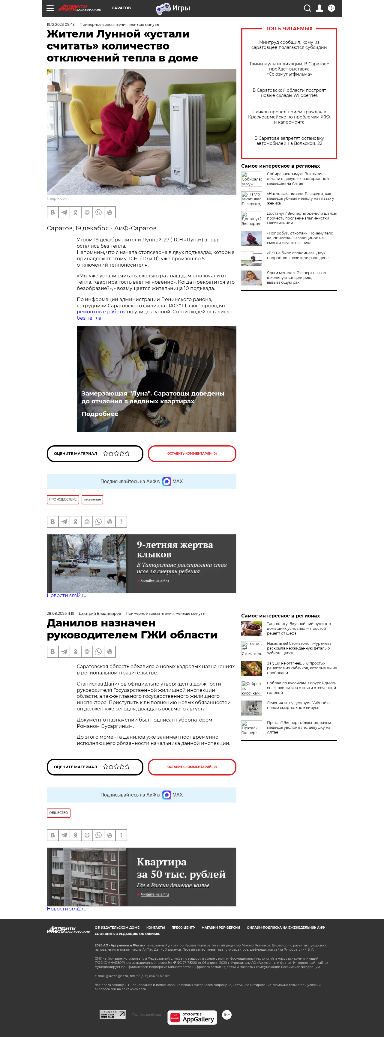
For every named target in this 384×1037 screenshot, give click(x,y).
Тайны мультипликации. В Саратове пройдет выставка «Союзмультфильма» (289, 69)
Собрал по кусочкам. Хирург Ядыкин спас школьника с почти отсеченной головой (302, 688)
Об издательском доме (117, 928)
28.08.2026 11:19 (60, 613)
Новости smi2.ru (67, 595)
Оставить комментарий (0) (192, 454)
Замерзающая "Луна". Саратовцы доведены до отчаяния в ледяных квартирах (153, 397)
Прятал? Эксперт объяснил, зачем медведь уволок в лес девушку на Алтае (299, 727)
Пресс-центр (183, 928)
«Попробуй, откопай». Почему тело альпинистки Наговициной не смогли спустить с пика (300, 238)
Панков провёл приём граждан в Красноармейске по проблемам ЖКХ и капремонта (289, 117)
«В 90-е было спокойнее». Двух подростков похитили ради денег (298, 255)
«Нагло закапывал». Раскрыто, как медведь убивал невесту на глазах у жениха (300, 198)
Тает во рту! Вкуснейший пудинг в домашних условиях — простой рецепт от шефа (299, 628)
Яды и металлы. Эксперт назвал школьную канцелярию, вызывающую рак (296, 277)
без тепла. (89, 318)
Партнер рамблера (146, 1014)
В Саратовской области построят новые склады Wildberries (289, 93)
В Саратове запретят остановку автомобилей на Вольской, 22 (289, 141)
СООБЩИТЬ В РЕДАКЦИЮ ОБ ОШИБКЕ (127, 934)
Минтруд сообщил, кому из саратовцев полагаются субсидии (289, 45)
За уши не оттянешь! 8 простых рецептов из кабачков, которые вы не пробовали (302, 668)
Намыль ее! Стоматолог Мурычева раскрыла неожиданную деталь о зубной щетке (299, 648)
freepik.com (58, 198)
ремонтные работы (101, 312)
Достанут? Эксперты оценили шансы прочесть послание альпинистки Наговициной (302, 218)
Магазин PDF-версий (221, 928)
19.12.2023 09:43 (61, 24)
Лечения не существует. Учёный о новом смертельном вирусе (298, 705)
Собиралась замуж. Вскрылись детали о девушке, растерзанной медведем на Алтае (298, 179)
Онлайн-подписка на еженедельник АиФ (286, 928)
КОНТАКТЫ (155, 928)
